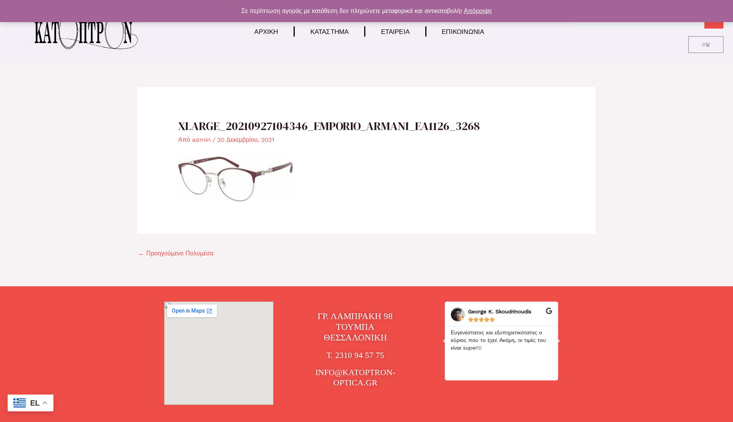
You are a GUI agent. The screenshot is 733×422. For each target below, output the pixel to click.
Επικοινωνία (463, 31)
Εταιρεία (395, 31)
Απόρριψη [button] (478, 10)
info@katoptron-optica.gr (355, 377)
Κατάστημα (329, 31)
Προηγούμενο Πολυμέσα (175, 253)
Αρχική (266, 31)
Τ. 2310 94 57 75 (355, 355)
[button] (445, 341)
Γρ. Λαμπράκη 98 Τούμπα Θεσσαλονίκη (355, 326)
